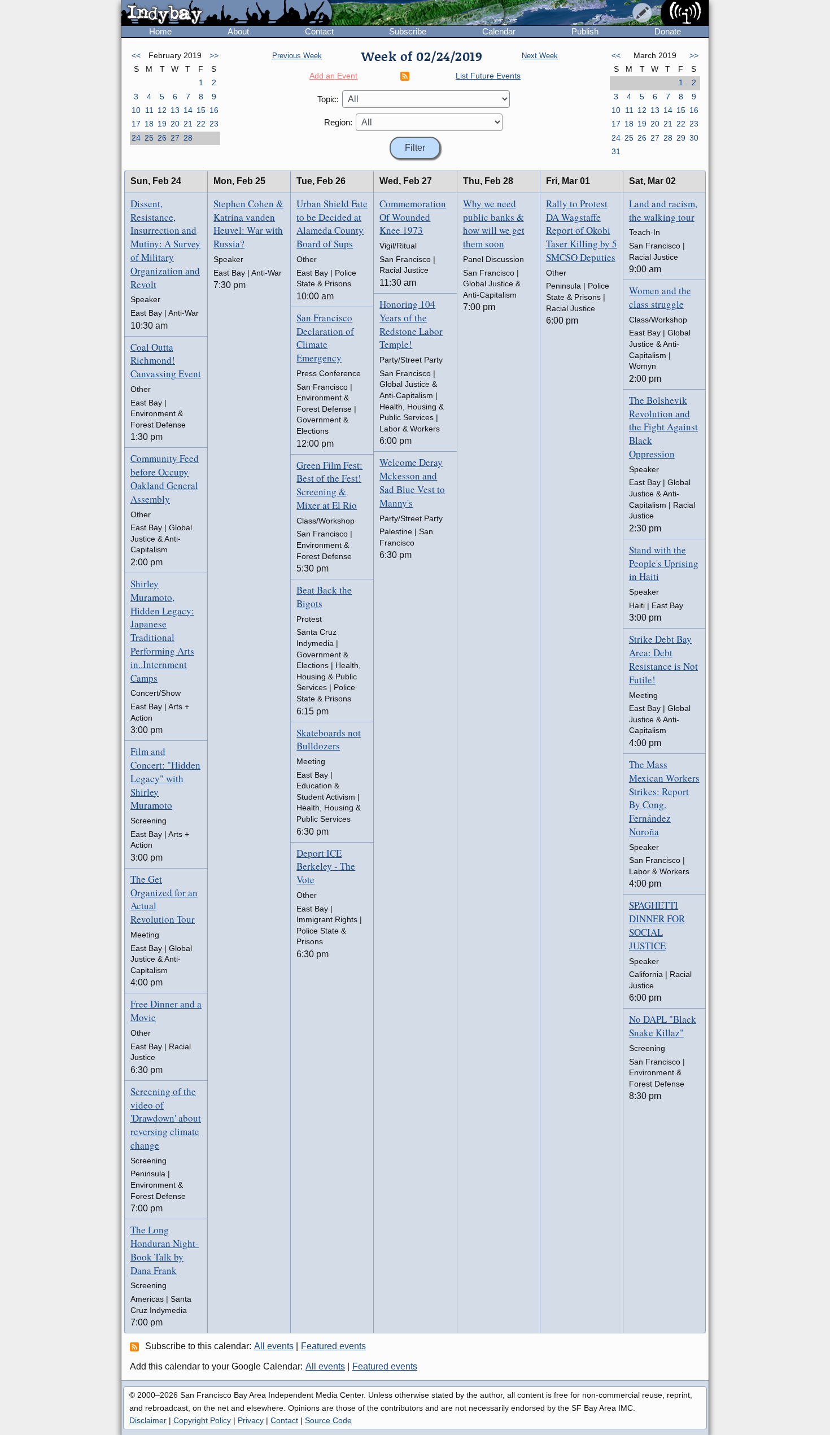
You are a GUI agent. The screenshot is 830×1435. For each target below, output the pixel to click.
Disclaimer (148, 1420)
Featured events (333, 1346)
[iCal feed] (136, 1346)
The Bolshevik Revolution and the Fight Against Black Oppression (663, 427)
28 (188, 137)
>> (214, 55)
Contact (319, 31)
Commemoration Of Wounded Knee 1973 (412, 217)
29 (680, 137)
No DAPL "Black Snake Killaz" (662, 1026)
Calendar (499, 31)
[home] (226, 13)
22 (201, 123)
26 (162, 137)
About (238, 31)
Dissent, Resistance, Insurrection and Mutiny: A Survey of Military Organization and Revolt (165, 244)
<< (136, 55)
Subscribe (407, 31)
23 (214, 123)
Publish (585, 31)
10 (136, 110)
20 (175, 123)
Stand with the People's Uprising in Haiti (663, 563)
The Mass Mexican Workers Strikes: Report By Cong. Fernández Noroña (664, 798)
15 (201, 110)
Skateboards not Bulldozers (328, 739)
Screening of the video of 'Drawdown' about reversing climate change (165, 1118)
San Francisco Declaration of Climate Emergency (325, 337)
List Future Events (488, 75)
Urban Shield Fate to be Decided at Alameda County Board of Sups (332, 223)
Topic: (328, 99)
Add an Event (333, 75)
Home (160, 31)
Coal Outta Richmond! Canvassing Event (165, 361)
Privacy (251, 1420)
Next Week (540, 55)
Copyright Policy (202, 1420)
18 (149, 123)
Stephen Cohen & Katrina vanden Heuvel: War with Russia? (248, 223)
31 (616, 151)
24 (136, 137)
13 (175, 110)
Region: (338, 122)
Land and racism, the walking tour (663, 210)
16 (214, 110)
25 (149, 137)
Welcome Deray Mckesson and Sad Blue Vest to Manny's (412, 482)
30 (693, 137)
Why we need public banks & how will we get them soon (494, 223)
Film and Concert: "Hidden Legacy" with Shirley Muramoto (165, 778)
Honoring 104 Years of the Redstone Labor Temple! (411, 324)
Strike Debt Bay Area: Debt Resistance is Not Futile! (663, 659)
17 (136, 123)
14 (188, 110)
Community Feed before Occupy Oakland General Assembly (164, 478)
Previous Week (297, 55)
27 (175, 137)
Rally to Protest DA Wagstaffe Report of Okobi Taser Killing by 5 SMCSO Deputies (581, 230)
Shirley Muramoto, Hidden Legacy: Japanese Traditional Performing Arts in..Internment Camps (162, 630)
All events (274, 1346)
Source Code (328, 1420)
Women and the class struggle (660, 297)
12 (162, 110)
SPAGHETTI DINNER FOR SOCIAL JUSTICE (657, 925)
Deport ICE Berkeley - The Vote (325, 867)
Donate (667, 31)
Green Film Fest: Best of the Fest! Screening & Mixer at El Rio (329, 485)
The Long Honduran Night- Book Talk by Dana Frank (164, 1249)
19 (162, 123)
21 (188, 123)
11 (149, 110)
